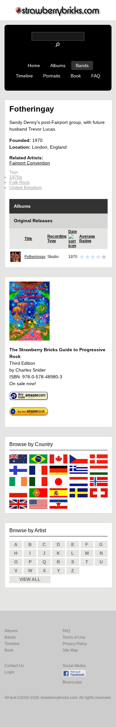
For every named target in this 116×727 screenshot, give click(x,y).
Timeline (24, 75)
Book (76, 75)
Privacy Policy (75, 644)
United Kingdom (25, 187)
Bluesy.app (72, 682)
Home (34, 65)
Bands (82, 65)
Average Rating (87, 238)
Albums (57, 65)
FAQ (95, 75)
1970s (15, 177)
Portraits (51, 75)
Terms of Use (74, 637)
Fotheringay (34, 256)
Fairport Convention (29, 162)
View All (30, 579)
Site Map (70, 650)
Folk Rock (19, 182)
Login (10, 672)
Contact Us (14, 665)
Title (28, 238)
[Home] (58, 15)
